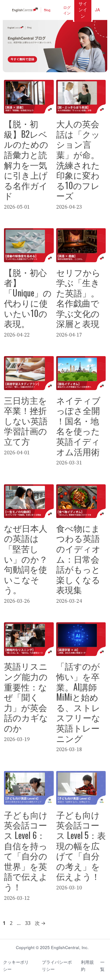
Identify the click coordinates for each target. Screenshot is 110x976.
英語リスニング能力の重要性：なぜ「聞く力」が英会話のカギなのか (26, 697)
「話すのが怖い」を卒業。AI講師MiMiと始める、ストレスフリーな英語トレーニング (78, 702)
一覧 (102, 965)
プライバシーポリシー (57, 965)
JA (97, 10)
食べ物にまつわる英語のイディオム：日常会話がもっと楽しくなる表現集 (78, 559)
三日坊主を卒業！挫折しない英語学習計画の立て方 (26, 420)
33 (28, 923)
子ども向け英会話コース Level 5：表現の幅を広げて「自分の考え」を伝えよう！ (81, 845)
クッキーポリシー (16, 965)
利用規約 (87, 965)
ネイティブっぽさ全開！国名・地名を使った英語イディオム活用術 (78, 426)
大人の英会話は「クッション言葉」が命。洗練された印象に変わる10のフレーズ (78, 159)
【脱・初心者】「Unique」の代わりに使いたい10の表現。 (28, 298)
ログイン (67, 10)
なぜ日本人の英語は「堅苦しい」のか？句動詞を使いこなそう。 (26, 559)
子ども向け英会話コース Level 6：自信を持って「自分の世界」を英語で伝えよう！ (26, 850)
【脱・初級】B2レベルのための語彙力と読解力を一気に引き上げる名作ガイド (26, 159)
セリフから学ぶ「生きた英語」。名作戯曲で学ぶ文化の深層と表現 (78, 298)
